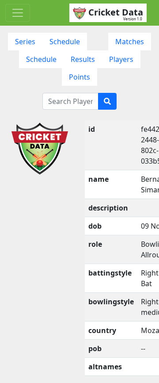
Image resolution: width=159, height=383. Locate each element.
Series (25, 41)
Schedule (64, 41)
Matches (129, 41)
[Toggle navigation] (17, 13)
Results (83, 59)
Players (121, 59)
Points (79, 77)
